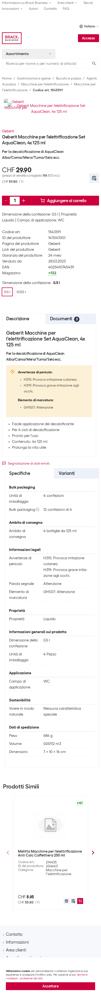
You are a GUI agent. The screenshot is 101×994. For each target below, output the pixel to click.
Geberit (8, 131)
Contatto (50, 9)
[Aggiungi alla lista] (94, 178)
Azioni (33, 9)
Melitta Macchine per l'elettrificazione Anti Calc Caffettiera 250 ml (50, 853)
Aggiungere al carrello (66, 200)
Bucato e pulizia (68, 78)
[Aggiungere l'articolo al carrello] (80, 901)
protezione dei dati (31, 978)
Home (7, 78)
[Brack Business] (12, 38)
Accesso (88, 38)
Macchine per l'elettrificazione (45, 84)
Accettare (50, 986)
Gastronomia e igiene (34, 78)
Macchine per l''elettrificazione (58, 872)
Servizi (88, 3)
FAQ (66, 9)
